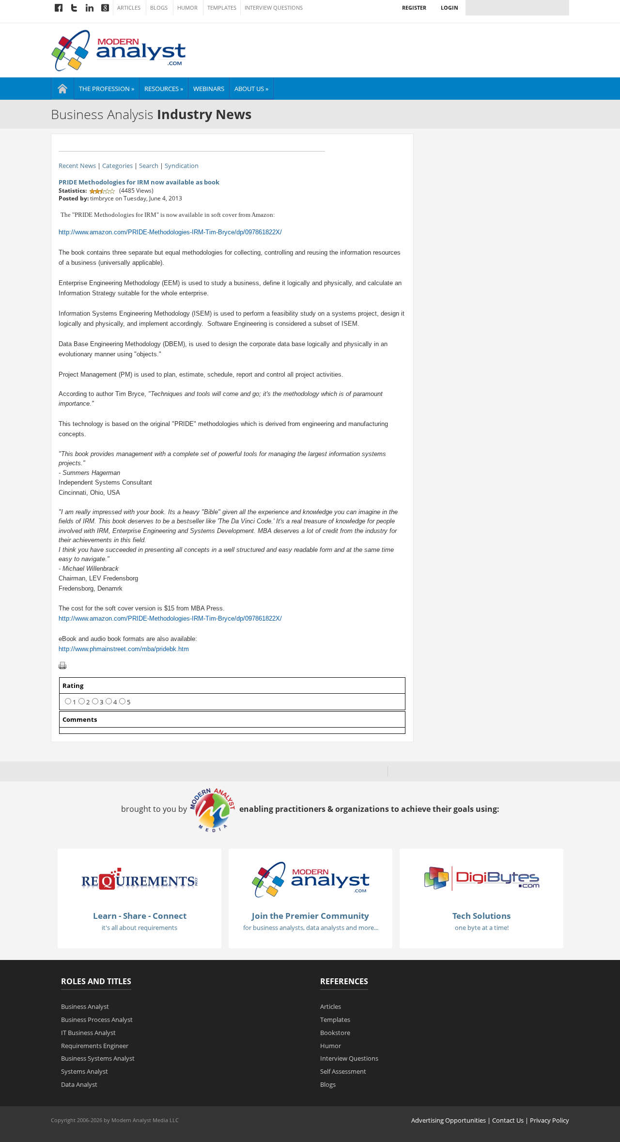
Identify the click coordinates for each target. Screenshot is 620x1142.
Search (148, 165)
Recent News (77, 165)
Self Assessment (343, 1071)
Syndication (182, 165)
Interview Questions (274, 7)
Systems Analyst (84, 1071)
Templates (221, 7)
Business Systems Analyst (98, 1058)
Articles (128, 7)
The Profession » (106, 88)
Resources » (163, 88)
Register (414, 7)
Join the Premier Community (310, 915)
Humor (187, 7)
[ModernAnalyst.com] (310, 878)
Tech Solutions (481, 915)
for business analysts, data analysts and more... (310, 927)
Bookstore (335, 1032)
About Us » (251, 88)
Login (449, 7)
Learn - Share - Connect (139, 915)
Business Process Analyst (97, 1019)
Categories (117, 165)
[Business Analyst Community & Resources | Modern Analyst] (119, 49)
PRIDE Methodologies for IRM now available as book (139, 182)
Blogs (159, 7)
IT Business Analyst (88, 1032)
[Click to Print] (62, 665)
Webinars (208, 88)
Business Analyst (85, 1006)
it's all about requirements (139, 927)
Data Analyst (79, 1084)
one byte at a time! (482, 927)
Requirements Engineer (94, 1045)
